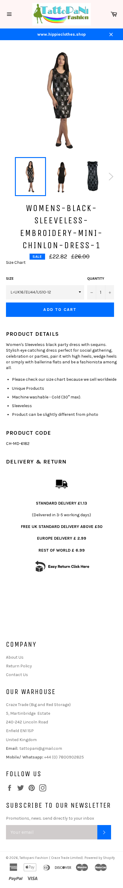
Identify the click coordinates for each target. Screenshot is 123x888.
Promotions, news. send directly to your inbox (50, 818)
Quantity (95, 278)
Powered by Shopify (99, 858)
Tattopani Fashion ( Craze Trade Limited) (51, 858)
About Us (15, 657)
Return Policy (19, 666)
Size (10, 278)
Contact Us (17, 674)
